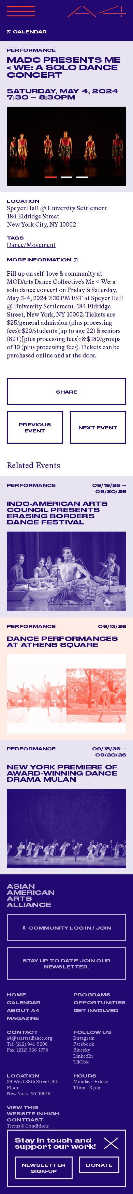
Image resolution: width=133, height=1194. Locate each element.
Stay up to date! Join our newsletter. (66, 964)
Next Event (98, 428)
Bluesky (81, 1050)
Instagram (83, 1038)
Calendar (30, 32)
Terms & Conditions (28, 1126)
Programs (92, 995)
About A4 (23, 1011)
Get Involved (96, 1011)
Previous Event (35, 428)
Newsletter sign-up (43, 1168)
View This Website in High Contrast (33, 1114)
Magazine (23, 1018)
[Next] (116, 146)
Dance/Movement (31, 245)
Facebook (83, 1044)
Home (16, 995)
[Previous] (16, 146)
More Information (39, 260)
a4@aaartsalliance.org (30, 1038)
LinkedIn (83, 1056)
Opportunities (99, 1003)
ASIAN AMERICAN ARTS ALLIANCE (31, 896)
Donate (99, 1165)
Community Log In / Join (69, 928)
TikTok (81, 1062)
